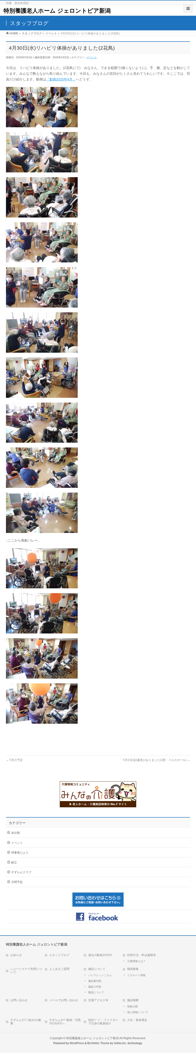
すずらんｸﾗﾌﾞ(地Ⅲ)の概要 (25, 1021)
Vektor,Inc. (120, 1043)
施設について (96, 969)
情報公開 (132, 1006)
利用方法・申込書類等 (141, 955)
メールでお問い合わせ (63, 1000)
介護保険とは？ (136, 961)
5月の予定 (14, 760)
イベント (92, 57)
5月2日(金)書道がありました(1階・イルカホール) (156, 760)
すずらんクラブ (21, 872)
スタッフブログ (59, 955)
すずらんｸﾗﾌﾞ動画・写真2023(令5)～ (65, 1021)
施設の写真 (94, 986)
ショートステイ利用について (26, 970)
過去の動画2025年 (100, 955)
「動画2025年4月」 (61, 79)
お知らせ (16, 955)
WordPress (77, 1043)
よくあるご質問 (59, 969)
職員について (96, 992)
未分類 (15, 833)
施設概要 (133, 1000)
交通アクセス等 (98, 1000)
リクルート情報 (136, 975)
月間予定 (17, 882)
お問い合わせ (18, 1000)
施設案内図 (94, 980)
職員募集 (133, 969)
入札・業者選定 (137, 1020)
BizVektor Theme (98, 1043)
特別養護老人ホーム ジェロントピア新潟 (57, 10)
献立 (14, 862)
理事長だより (19, 852)
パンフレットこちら (100, 975)
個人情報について (137, 1012)
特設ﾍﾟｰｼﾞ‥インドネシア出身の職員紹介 (103, 1021)
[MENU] (188, 8)
